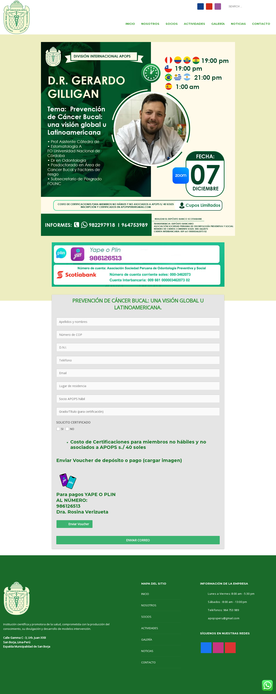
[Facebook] (200, 6)
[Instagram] (218, 6)
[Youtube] (209, 6)
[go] (268, 6)
